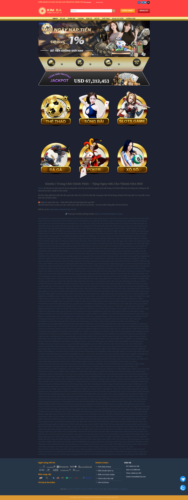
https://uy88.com (92, 238)
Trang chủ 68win (85, 439)
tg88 (72, 264)
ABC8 (63, 218)
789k (92, 279)
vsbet (80, 359)
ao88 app (60, 289)
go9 (52, 359)
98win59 (117, 374)
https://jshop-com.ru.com (60, 412)
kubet (118, 218)
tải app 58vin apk (49, 401)
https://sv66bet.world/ (139, 442)
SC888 (46, 294)
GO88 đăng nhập (133, 399)
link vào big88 (119, 419)
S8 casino (128, 424)
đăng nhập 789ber (91, 371)
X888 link (77, 389)
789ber (143, 336)
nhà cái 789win (49, 329)
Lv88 (103, 289)
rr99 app (72, 329)
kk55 (107, 489)
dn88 (137, 274)
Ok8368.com (91, 404)
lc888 (142, 294)
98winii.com (81, 404)
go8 (43, 424)
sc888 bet (136, 238)
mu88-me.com (87, 221)
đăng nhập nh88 (137, 389)
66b (122, 344)
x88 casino (69, 296)
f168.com (139, 284)
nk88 (70, 294)
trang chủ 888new (93, 437)
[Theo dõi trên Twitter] (145, 2)
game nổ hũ (116, 309)
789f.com (70, 271)
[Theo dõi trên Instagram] (142, 2)
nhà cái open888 (88, 248)
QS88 (40, 256)
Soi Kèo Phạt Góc (62, 266)
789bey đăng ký (134, 336)
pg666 (90, 449)
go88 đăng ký (102, 304)
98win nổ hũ (86, 354)
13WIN (89, 447)
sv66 (85, 434)
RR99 (71, 309)
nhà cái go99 (77, 248)
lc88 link (103, 238)
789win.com (134, 309)
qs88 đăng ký (127, 281)
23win (145, 284)
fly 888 (76, 344)
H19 (124, 221)
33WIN (112, 339)
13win (125, 376)
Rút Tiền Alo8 (56, 269)
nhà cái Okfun (98, 449)
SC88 (113, 296)
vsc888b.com (130, 339)
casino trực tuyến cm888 (107, 231)
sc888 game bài (72, 396)
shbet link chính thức (55, 376)
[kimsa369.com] (53, 11)
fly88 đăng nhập (77, 346)
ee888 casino (51, 349)
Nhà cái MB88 (48, 296)
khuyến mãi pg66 (96, 228)
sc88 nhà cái (114, 266)
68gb (69, 439)
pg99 (56, 241)
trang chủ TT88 (113, 306)
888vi (59, 444)
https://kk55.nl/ (126, 406)
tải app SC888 (87, 349)
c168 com (107, 296)
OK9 (57, 233)
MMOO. (63, 426)
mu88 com (46, 231)
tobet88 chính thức (94, 434)
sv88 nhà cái (113, 316)
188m (72, 261)
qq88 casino (56, 316)
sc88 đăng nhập (52, 346)
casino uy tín (128, 409)
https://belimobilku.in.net (57, 374)
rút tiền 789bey (131, 391)
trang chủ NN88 (124, 449)
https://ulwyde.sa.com (127, 379)
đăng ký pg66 (109, 228)
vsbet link (87, 384)
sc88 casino (65, 384)
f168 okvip (48, 391)
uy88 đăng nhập (132, 289)
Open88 (94, 306)
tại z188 (137, 286)
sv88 (77, 324)
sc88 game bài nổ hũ (89, 381)
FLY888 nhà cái (44, 412)
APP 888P (142, 426)
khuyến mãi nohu (131, 228)
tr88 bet (82, 401)
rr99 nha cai (142, 416)
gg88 (64, 243)
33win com (85, 341)
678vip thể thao (60, 359)
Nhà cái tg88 (95, 269)
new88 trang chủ (108, 301)
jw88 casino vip (117, 238)
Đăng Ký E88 (46, 269)
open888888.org (65, 334)
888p (117, 431)
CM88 (132, 366)
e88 (148, 256)
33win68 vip (117, 336)
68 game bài (65, 209)
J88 (110, 218)
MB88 (40, 296)
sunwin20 (117, 276)
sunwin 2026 (98, 256)
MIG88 (63, 228)
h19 (123, 218)
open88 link (96, 274)
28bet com (105, 339)
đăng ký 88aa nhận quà (78, 379)
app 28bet (61, 253)
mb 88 (132, 331)
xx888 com (78, 251)
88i (107, 414)
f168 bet (82, 291)
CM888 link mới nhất (66, 369)
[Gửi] (113, 10)
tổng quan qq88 (110, 248)
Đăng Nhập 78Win (115, 271)
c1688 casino (65, 437)
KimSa (55, 18)
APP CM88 (106, 399)
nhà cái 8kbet (138, 226)
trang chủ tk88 (92, 233)
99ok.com (97, 431)
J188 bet (143, 258)
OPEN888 (71, 349)
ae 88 (122, 331)
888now (41, 414)
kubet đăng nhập (88, 261)
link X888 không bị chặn (106, 381)
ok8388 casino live (87, 361)
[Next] (145, 38)
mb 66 (54, 289)
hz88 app (57, 379)
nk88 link (48, 431)
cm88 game (42, 374)
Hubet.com (130, 314)
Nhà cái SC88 (126, 284)
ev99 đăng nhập (61, 294)
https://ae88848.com (123, 349)
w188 (40, 289)
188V (106, 406)
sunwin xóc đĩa (103, 329)
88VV (124, 399)
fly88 (125, 238)
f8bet (139, 271)
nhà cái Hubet (79, 314)
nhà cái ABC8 (105, 223)
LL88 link (121, 286)
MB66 (95, 218)
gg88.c (134, 354)
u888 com (53, 434)
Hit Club (121, 414)
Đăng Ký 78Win (101, 271)
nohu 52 (64, 276)
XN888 (85, 444)
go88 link (71, 324)
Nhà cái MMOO (118, 426)
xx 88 (82, 399)
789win (50, 264)
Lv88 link (112, 274)
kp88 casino (79, 424)
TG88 (96, 266)
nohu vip (127, 381)
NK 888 (75, 366)
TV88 (72, 452)
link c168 (49, 336)
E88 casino (144, 231)
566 (124, 442)
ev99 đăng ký (64, 241)
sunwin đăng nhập (79, 294)
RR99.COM (97, 344)
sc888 (120, 231)
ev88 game (109, 442)
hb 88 (128, 253)
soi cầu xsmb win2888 (74, 442)
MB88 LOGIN (109, 331)
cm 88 (52, 399)
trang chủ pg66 (117, 241)
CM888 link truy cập (120, 364)
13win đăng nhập (116, 376)
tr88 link (125, 412)
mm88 (102, 243)
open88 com (110, 319)
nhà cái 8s (55, 226)
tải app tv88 (95, 389)
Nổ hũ (101, 324)
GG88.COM (144, 379)
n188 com (64, 379)
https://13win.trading (125, 454)
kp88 (142, 243)
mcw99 (133, 449)
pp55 (113, 489)
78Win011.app (92, 264)
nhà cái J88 (77, 221)
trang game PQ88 (69, 231)
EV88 (68, 299)
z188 (46, 261)
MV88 (96, 489)
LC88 (121, 452)
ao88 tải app (109, 294)
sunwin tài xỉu (55, 344)
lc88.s (110, 279)
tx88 (107, 274)
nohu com (71, 276)
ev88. (97, 294)
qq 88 (97, 284)
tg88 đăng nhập (133, 404)
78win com (94, 281)
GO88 (40, 404)
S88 (57, 429)
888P (136, 426)
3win (44, 429)
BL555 (91, 444)
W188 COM (103, 424)
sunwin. (41, 306)
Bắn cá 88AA (43, 426)
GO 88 (73, 209)
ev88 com (49, 379)
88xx (96, 321)
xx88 (123, 329)
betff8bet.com (133, 321)
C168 (45, 274)
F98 (59, 223)
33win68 (72, 253)
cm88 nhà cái (84, 319)
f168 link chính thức (46, 356)
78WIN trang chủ (78, 238)
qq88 (129, 221)
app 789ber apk (129, 371)
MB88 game (132, 299)
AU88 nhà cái (61, 452)
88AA (104, 431)
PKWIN (91, 421)
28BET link (110, 431)
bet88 (124, 231)
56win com (93, 452)
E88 (72, 228)
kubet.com (63, 256)
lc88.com (100, 452)
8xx (60, 354)
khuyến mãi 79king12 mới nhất (110, 371)
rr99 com (93, 346)
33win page (84, 321)
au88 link (62, 346)
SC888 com (50, 314)
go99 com (81, 256)
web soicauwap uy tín (105, 236)
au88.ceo (77, 341)
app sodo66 (88, 424)
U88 (136, 366)
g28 (113, 256)
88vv (129, 231)
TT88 (115, 444)
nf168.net (118, 311)
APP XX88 (45, 409)
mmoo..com (78, 444)
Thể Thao (106, 18)
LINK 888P (116, 437)
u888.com (78, 301)
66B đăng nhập (49, 404)
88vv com (128, 218)
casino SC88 (51, 284)
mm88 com (141, 241)
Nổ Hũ (96, 18)
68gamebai (54, 209)
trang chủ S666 (129, 429)
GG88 (102, 309)
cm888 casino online (59, 389)
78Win (47, 258)
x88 (139, 228)
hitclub (142, 289)
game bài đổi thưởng (129, 264)
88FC (102, 426)
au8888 (52, 294)
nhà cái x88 (119, 228)
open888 (54, 324)
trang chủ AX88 (53, 437)
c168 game (69, 376)
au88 (108, 238)
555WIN (70, 489)
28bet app (116, 324)
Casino (81, 18)
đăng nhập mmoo (99, 439)
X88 (118, 406)
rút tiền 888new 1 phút (109, 389)
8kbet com (42, 221)
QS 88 (44, 284)
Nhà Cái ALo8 (74, 266)
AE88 (130, 241)
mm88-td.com (68, 251)
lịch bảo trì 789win (45, 326)
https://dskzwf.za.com (86, 391)
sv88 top (85, 366)
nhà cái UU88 (90, 291)
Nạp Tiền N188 (77, 412)
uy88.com (68, 246)
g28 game (98, 384)
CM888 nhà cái (57, 419)
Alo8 (64, 269)
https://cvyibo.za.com (50, 371)
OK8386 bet (79, 452)
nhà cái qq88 (64, 236)
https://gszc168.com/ (70, 401)
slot (41, 316)
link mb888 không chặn (124, 236)
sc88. (140, 346)
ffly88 (43, 354)
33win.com (118, 291)
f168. (144, 334)
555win (48, 226)
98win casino (139, 311)
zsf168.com (80, 329)
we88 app (74, 439)
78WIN (77, 218)
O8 (92, 309)
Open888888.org (102, 351)
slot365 (74, 359)
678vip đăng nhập (137, 434)
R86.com (64, 444)
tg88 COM (86, 269)
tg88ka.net (69, 341)
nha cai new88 (70, 391)
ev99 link (143, 238)
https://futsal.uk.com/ (47, 452)
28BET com (136, 424)
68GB (104, 409)
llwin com (54, 243)
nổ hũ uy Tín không (87, 286)
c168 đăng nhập (95, 301)
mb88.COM (61, 284)
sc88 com (53, 281)
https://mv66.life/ (140, 437)
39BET (96, 424)
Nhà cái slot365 (87, 431)
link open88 (52, 394)
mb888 (57, 228)
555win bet (135, 431)
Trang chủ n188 (78, 426)
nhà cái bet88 (68, 226)
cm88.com (83, 324)
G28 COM (110, 419)
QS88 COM (103, 284)
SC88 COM (66, 274)
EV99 (72, 301)
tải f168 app (54, 354)
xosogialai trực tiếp (132, 243)
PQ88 (40, 233)
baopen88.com (137, 341)
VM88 (90, 489)
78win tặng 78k (122, 296)
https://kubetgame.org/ (104, 261)
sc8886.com (80, 316)
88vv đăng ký (43, 218)
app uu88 (139, 233)
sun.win (50, 274)
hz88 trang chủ (112, 379)
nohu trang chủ (67, 344)
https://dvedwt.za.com (47, 406)
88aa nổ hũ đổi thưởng (71, 361)
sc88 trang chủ (111, 289)
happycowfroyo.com (131, 246)
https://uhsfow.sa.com (107, 386)
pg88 (85, 276)
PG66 (135, 218)
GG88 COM (136, 329)
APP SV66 (93, 419)
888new (115, 361)
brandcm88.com (44, 359)
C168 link (141, 406)
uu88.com (57, 264)
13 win (77, 449)
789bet (55, 251)
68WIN (121, 339)
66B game (49, 424)
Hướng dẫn (130, 18)
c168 (138, 248)
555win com (94, 296)
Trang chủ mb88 (111, 286)
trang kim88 (95, 442)
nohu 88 (81, 414)
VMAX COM (99, 406)
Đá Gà (62, 18)
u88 (80, 264)
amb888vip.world (100, 311)
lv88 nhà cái (47, 289)
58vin (69, 359)
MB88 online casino (129, 369)
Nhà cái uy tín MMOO (124, 421)
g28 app (138, 429)
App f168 (137, 319)
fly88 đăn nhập (96, 399)
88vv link (46, 256)
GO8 (93, 454)
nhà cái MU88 (52, 223)
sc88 (52, 246)
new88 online (69, 319)
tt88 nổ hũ (99, 248)
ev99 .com (85, 376)
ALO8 (57, 271)
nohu (147, 218)
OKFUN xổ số (72, 414)
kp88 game (61, 394)
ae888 (70, 256)
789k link (140, 218)
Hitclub (63, 414)
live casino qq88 (52, 236)
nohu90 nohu (59, 296)
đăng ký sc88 (91, 359)
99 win (86, 419)
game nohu (61, 336)
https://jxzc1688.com (63, 364)
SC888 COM (64, 416)
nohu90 (62, 246)
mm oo (106, 447)
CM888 (74, 339)
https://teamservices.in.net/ (75, 447)
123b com (118, 256)
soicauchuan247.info (102, 251)
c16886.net (87, 331)
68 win (88, 454)
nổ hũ (52, 256)
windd (94, 241)
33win (129, 256)
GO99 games (74, 289)
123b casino (51, 444)
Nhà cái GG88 (115, 369)
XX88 (85, 412)
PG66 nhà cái (62, 434)
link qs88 (106, 281)
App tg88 (115, 351)
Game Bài (71, 18)
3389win (41, 366)
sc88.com (74, 274)
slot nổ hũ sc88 (124, 389)
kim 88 (70, 444)
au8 (118, 274)
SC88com (108, 336)
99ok (138, 253)
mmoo (133, 253)
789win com (42, 271)
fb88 (60, 274)
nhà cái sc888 (101, 253)
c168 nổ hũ (53, 286)
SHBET (55, 369)
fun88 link (143, 246)
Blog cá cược (118, 18)
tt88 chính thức (86, 218)
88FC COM (93, 429)
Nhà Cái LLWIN (141, 266)
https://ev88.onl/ (58, 442)
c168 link (59, 279)
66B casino (63, 429)
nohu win (67, 419)
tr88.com (50, 228)
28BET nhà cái (135, 419)
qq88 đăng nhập (100, 279)
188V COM (133, 401)
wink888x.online (66, 331)
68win (131, 376)
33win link (141, 369)
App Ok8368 (142, 412)
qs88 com (138, 251)
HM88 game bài (101, 341)
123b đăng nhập (114, 346)
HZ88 (88, 401)
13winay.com (54, 291)
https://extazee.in (71, 233)
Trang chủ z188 (120, 269)
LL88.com (142, 291)
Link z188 (126, 271)
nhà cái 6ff (141, 449)
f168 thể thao (62, 349)
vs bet (91, 321)
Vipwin (125, 489)
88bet (85, 421)
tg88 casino (64, 424)
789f (94, 226)
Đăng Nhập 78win (104, 241)
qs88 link (101, 266)
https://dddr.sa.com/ (46, 449)
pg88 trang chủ (44, 396)
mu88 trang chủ (109, 221)
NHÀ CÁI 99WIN (80, 406)
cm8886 (49, 442)
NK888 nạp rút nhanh (86, 396)
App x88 (61, 286)
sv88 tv (117, 331)
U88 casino (42, 444)
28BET (103, 349)
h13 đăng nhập (55, 218)
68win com (83, 416)
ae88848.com (70, 316)
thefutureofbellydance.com (72, 223)
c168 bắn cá (116, 354)
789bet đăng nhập (86, 289)
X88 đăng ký (121, 314)
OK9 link (41, 258)
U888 (141, 454)
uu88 (125, 258)
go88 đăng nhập (72, 291)
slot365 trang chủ (82, 243)
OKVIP (64, 221)
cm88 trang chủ (112, 258)
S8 (48, 421)
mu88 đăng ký (141, 221)
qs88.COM (61, 281)
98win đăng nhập (92, 299)
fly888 (40, 299)
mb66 (60, 231)
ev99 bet (120, 381)
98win (100, 306)
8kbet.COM (47, 251)
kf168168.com (128, 316)
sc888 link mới (113, 341)
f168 (61, 233)
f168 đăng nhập (44, 331)
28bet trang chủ (109, 384)
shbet (49, 276)
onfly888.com (43, 334)
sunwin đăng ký (133, 258)
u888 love (117, 434)
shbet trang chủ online (128, 361)
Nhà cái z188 (96, 276)
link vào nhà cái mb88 (129, 346)
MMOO (77, 489)
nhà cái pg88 (75, 409)
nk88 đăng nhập (53, 311)
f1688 (84, 264)
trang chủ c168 (118, 279)
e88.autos (86, 223)
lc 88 (111, 291)
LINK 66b (47, 419)
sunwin (87, 296)
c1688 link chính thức (103, 361)
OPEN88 (135, 269)
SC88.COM (112, 356)
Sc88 (102, 286)
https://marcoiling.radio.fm (79, 374)
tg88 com (75, 336)
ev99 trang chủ (116, 281)
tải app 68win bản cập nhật (98, 412)
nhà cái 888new (127, 437)
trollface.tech (117, 246)
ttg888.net (126, 309)
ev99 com (109, 374)
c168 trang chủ (51, 253)
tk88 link (119, 221)
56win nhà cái (68, 449)
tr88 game (64, 406)
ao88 (103, 274)
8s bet (86, 246)
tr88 (97, 223)
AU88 (86, 452)
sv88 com (123, 301)
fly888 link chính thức (80, 386)
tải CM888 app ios (61, 356)
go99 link (59, 329)
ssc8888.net (53, 334)
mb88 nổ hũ (125, 324)
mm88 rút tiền (78, 246)
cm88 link (145, 301)
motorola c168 (116, 399)
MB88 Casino (69, 314)
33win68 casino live (60, 366)
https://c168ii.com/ (139, 394)
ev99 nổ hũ (59, 314)
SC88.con (97, 289)
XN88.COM (103, 454)
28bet (140, 444)
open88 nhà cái (97, 331)
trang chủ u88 (98, 447)
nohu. (103, 414)
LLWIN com (128, 261)
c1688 (130, 238)
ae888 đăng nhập (49, 361)
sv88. (146, 294)
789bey (125, 336)
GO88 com (141, 401)
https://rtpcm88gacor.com (48, 351)
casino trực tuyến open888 (86, 231)
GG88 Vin (42, 336)
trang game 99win (138, 439)
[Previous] (43, 38)
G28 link (112, 416)
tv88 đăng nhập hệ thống (60, 409)
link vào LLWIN (129, 233)
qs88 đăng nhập (114, 284)
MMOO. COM (114, 452)
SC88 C (86, 346)
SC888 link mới (90, 356)
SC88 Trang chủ (71, 326)
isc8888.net (135, 324)
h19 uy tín (99, 246)
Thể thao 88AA (114, 424)
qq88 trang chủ (72, 284)
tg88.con (51, 271)
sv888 (59, 431)
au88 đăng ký (115, 264)
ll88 (42, 281)
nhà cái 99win (121, 439)
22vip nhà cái (139, 326)
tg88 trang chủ (121, 384)
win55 (105, 444)
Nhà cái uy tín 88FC (92, 426)
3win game (128, 452)
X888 (70, 366)
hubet (90, 266)
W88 (96, 258)
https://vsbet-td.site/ (50, 416)
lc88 (110, 243)
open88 (82, 271)
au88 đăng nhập (75, 236)
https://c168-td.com (119, 359)
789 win (69, 248)
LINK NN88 (113, 449)
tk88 (107, 243)
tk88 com (96, 243)
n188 (115, 414)
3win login (93, 414)
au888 (134, 279)
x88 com (85, 301)
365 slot (144, 424)
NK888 (65, 354)
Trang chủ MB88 (134, 296)
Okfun (120, 442)
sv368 (45, 233)
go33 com (62, 238)
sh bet (108, 364)
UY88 (133, 274)
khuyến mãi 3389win (76, 351)
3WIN (72, 424)
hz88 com (143, 324)
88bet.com (92, 304)
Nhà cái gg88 (141, 256)
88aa (89, 379)
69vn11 (70, 389)
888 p (85, 442)
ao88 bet (77, 261)
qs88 (102, 269)
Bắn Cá (89, 18)
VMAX (142, 404)
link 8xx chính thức (102, 391)
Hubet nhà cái (140, 314)
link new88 (93, 366)
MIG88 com (135, 231)
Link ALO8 (107, 256)
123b (49, 221)
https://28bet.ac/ (80, 309)
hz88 (59, 304)
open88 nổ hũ (71, 306)
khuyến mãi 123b (70, 279)
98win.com (115, 404)
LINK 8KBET (123, 401)
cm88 (125, 256)
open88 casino (55, 299)
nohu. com (53, 421)
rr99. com (95, 354)
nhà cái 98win (46, 279)
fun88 (69, 238)
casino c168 (81, 306)
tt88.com (125, 311)
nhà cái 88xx (129, 426)
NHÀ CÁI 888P (106, 437)
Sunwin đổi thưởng (58, 396)
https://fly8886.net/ (78, 437)
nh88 (138, 371)
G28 (129, 274)
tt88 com (133, 271)
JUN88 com (125, 276)
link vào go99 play (89, 236)
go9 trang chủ (47, 384)
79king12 (48, 366)
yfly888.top (55, 331)
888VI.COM (111, 439)
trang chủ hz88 (56, 439)
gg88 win (56, 424)
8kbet (47, 243)
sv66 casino (78, 434)
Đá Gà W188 (119, 396)
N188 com (113, 406)
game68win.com (44, 324)
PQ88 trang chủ (52, 238)
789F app (57, 321)
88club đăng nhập (118, 391)
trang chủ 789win (72, 399)
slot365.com (130, 334)
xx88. (65, 324)
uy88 (40, 223)
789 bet (143, 281)
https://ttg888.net (139, 349)
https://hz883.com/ (45, 381)
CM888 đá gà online (76, 356)
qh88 (103, 226)
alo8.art (41, 261)
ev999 (110, 304)
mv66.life (121, 334)
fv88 (61, 226)
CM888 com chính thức (84, 369)
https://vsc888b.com (98, 364)
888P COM (144, 431)
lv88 (83, 281)
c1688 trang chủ (100, 369)
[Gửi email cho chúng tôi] (148, 2)
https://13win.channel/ (50, 454)
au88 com (76, 321)
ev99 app (50, 447)
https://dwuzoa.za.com (92, 409)
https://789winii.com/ (67, 404)
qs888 (79, 279)
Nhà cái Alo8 (129, 266)
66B (81, 409)
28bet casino (132, 444)
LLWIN (53, 258)
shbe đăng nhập (76, 384)
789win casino (90, 253)
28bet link (104, 299)
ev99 (120, 258)
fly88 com (116, 304)
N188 (140, 421)
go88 (95, 221)
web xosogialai (118, 243)
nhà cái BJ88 (132, 223)
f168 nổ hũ (42, 311)
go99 (87, 256)
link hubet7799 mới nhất (130, 374)
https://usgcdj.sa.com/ (105, 396)
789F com (123, 306)
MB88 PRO (94, 401)
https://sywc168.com (46, 364)
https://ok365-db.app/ (56, 248)
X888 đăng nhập (44, 339)
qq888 (127, 331)
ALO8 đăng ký (103, 264)
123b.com (125, 326)
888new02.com (93, 324)
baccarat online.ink (125, 226)
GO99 (92, 341)
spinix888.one (43, 291)
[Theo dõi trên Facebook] (138, 2)
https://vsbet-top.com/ (134, 414)
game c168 (74, 269)
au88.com (83, 449)
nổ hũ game (131, 359)
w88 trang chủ (103, 218)
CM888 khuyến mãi (64, 339)
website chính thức (114, 233)
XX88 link (100, 404)
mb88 (98, 226)
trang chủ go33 (116, 251)
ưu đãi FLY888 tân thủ (107, 366)
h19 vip (92, 246)
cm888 (53, 233)
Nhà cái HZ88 (119, 447)
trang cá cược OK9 (82, 228)
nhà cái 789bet (44, 241)
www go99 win (50, 306)
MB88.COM (91, 394)
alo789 (100, 221)
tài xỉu (109, 253)
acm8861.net (96, 314)
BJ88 (68, 218)
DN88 (142, 274)
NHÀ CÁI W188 (54, 426)
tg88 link (68, 304)
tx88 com (136, 281)
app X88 (92, 319)
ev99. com (93, 316)
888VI (111, 414)
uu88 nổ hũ (42, 248)
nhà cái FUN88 (120, 223)
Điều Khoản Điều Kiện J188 (80, 241)
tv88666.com (106, 314)
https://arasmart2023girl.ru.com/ (109, 214)
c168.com (82, 284)
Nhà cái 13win (43, 434)
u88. (81, 421)
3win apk (108, 426)
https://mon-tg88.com (80, 364)
